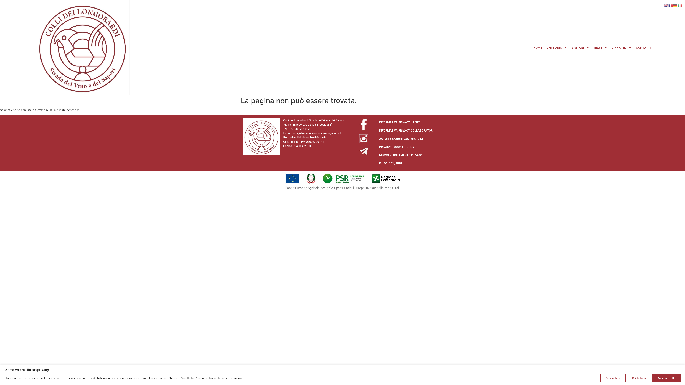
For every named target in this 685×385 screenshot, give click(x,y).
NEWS (598, 47)
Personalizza (612, 377)
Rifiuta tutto (639, 377)
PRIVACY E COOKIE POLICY (396, 147)
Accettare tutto (666, 377)
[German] (675, 5)
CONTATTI (643, 47)
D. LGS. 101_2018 (390, 163)
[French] (670, 5)
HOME (537, 47)
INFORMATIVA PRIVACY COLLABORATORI (406, 130)
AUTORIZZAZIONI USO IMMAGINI (401, 138)
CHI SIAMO (554, 47)
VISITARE (578, 47)
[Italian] (680, 5)
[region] (342, 375)
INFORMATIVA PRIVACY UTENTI (399, 122)
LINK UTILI (619, 47)
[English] (666, 5)
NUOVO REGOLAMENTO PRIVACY (401, 155)
